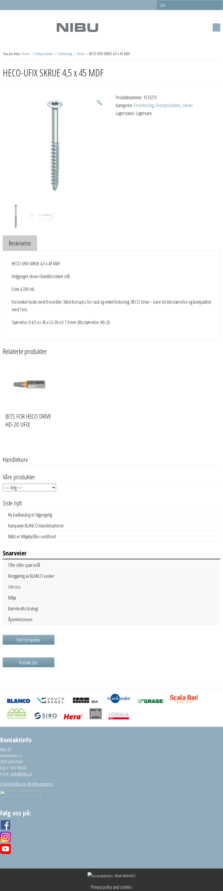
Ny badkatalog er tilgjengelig (30, 514)
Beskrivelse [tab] (20, 243)
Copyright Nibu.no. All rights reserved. (26, 784)
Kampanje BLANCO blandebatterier (36, 525)
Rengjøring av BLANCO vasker (31, 576)
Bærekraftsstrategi (23, 608)
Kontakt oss (28, 662)
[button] (99, 102)
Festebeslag (65, 53)
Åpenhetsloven (20, 619)
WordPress (124, 876)
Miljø (12, 597)
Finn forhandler (29, 640)
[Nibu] (77, 27)
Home (26, 53)
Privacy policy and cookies (111, 887)
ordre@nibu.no (21, 774)
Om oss (14, 586)
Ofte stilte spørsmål (24, 565)
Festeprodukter (44, 53)
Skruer (81, 53)
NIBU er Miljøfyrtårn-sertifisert (32, 536)
